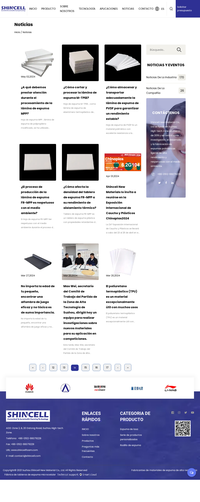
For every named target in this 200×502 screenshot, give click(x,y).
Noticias (128, 9)
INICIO (85, 429)
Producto (48, 9)
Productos (88, 441)
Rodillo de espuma (130, 445)
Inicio (33, 9)
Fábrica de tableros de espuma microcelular (30, 474)
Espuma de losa (129, 429)
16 (96, 367)
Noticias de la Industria (165, 77)
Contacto (146, 9)
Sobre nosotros (67, 9)
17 (107, 367)
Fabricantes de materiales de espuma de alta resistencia (164, 470)
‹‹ (33, 367)
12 (53, 367)
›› (128, 367)
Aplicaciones (109, 9)
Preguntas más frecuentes (90, 449)
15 (85, 367)
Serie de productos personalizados (131, 437)
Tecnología (87, 9)
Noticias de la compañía (165, 90)
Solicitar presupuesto (184, 8)
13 (64, 367)
